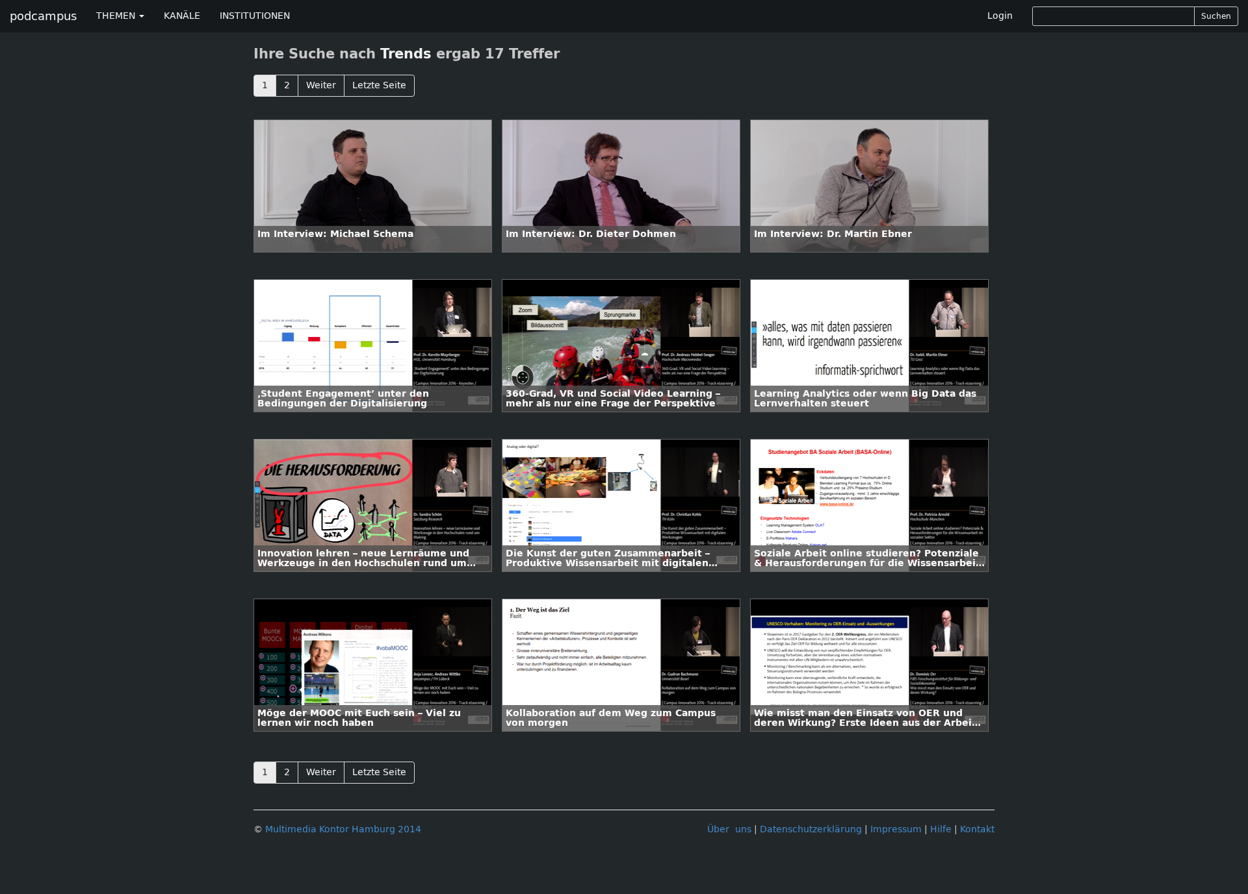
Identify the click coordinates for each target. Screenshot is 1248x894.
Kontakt (977, 829)
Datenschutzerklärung (811, 829)
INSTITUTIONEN (255, 15)
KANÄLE (182, 15)
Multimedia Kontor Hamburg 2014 (343, 829)
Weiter (321, 85)
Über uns (729, 829)
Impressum (896, 829)
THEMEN (117, 15)
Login (1000, 15)
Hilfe (941, 829)
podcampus (43, 16)
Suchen (1216, 16)
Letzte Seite (379, 85)
